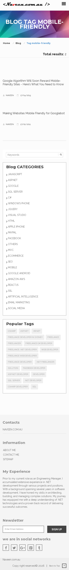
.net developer (33, 380)
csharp (12, 331)
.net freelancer (45, 362)
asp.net (24, 331)
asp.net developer (18, 374)
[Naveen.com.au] (26, 4)
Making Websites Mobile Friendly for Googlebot (34, 113)
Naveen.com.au (11, 559)
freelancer (14, 343)
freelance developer (19, 362)
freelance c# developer (38, 343)
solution (13, 368)
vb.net (36, 331)
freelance (53, 337)
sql (34, 387)
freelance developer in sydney (25, 337)
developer (38, 374)
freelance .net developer (22, 349)
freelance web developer (22, 356)
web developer (49, 349)
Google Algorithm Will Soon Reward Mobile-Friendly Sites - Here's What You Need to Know (33, 82)
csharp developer (18, 387)
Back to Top (54, 566)
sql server (14, 380)
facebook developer (34, 368)
